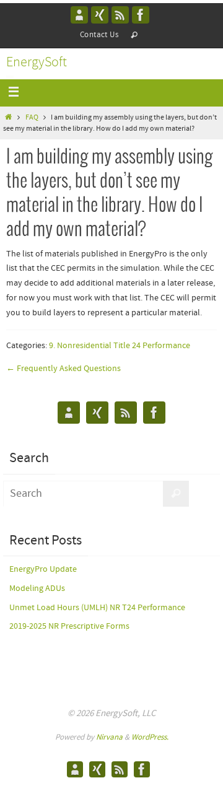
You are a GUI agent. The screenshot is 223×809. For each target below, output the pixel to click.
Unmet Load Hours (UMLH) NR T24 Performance (97, 607)
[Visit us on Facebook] (140, 15)
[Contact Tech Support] (79, 15)
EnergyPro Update (43, 569)
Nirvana (109, 737)
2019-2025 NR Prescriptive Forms (69, 626)
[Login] (99, 15)
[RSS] (120, 15)
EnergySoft (36, 62)
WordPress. (149, 737)
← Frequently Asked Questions (63, 368)
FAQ (31, 118)
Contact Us (99, 35)
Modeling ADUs (37, 588)
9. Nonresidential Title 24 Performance (119, 345)
